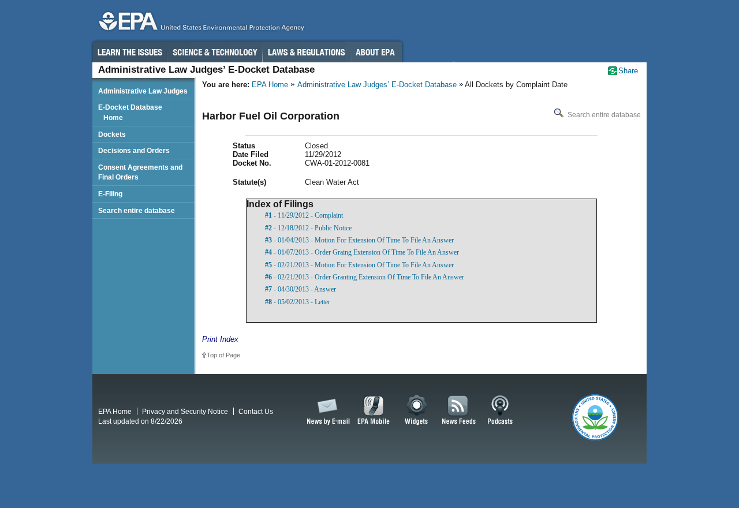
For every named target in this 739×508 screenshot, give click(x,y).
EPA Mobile (373, 410)
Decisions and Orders (134, 150)
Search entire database (603, 115)
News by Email (326, 410)
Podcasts (500, 410)
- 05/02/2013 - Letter (297, 302)
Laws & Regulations (306, 52)
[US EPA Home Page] (200, 24)
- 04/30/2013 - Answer (300, 289)
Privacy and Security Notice (185, 411)
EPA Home (270, 84)
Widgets (417, 410)
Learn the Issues (129, 52)
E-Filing (110, 193)
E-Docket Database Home (130, 112)
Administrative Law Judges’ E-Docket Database (377, 84)
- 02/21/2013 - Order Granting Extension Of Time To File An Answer (364, 277)
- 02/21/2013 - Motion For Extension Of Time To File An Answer (359, 265)
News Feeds (459, 410)
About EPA (376, 52)
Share (628, 70)
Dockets (112, 134)
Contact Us (255, 411)
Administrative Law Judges (143, 91)
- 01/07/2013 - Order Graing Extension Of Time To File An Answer (362, 252)
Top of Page (223, 355)
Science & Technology (214, 52)
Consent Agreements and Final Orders (140, 172)
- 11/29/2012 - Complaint (304, 215)
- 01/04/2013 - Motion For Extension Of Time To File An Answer (359, 240)
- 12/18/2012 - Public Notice (308, 228)
